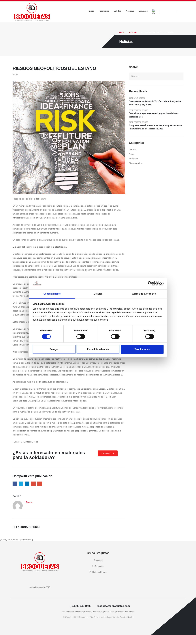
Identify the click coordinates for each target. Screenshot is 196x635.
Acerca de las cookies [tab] (144, 293)
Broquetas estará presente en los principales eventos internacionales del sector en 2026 (155, 127)
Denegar (53, 349)
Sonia (15, 74)
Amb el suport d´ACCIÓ (39, 587)
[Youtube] (165, 12)
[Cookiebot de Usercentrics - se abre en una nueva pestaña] (150, 283)
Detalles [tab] (98, 293)
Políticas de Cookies (93, 612)
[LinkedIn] (172, 12)
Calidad (117, 11)
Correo (39, 484)
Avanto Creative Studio (123, 617)
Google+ (33, 484)
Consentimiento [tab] (52, 293)
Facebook (15, 484)
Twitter (21, 484)
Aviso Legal (109, 612)
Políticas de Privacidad (72, 612)
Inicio (91, 11)
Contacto (143, 11)
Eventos (132, 149)
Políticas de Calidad (125, 612)
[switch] (80, 336)
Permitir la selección (98, 349)
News (131, 154)
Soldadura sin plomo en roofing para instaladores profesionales (153, 115)
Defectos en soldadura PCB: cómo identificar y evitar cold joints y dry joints (155, 103)
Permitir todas (142, 349)
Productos (104, 11)
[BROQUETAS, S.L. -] (32, 12)
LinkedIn (27, 484)
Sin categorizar (136, 163)
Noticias (130, 11)
